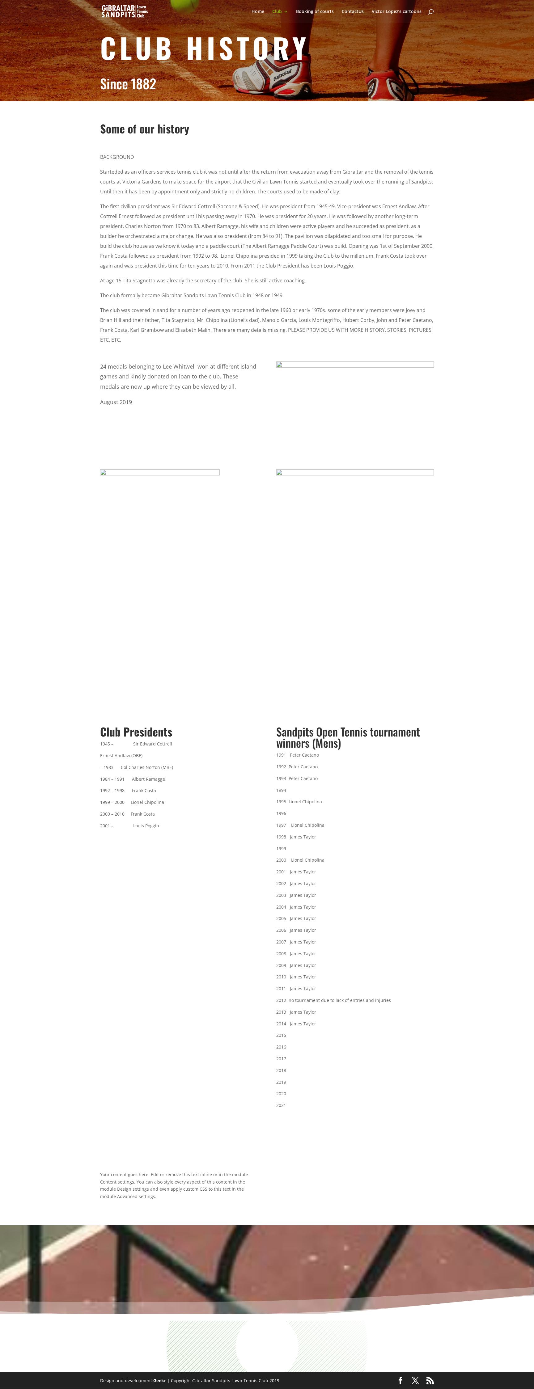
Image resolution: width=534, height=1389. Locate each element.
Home (258, 11)
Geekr (159, 1380)
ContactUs (353, 11)
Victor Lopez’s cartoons (397, 11)
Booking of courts (315, 11)
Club (277, 11)
